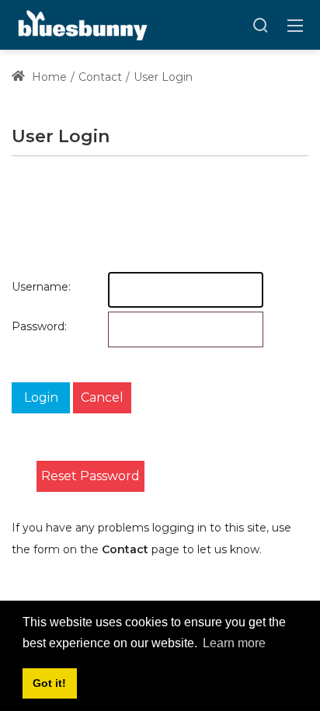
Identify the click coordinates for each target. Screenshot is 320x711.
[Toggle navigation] (295, 25)
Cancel (102, 397)
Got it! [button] (49, 683)
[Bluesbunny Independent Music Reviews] (81, 24)
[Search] (260, 25)
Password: (22, 326)
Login (41, 397)
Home (48, 77)
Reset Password (90, 476)
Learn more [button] (234, 643)
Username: (22, 287)
